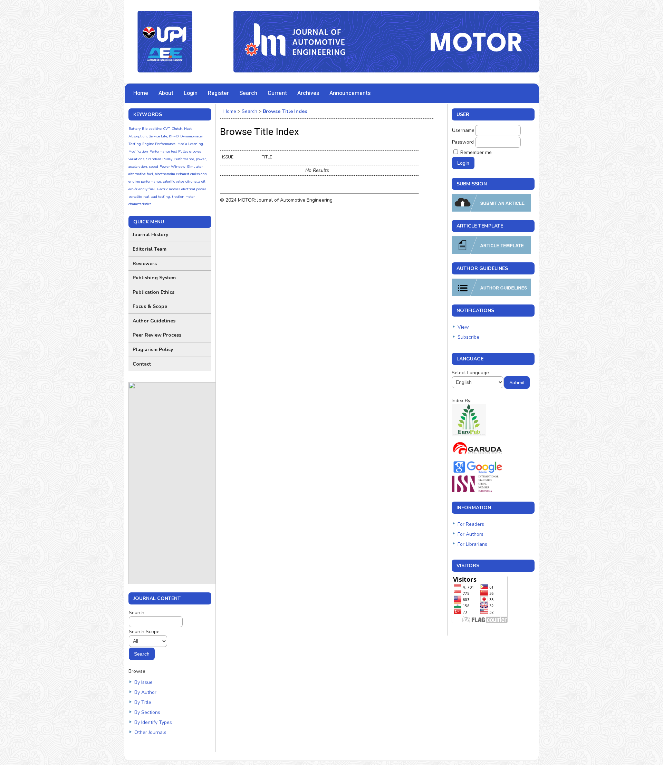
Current (277, 93)
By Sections (147, 712)
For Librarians (472, 544)
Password (463, 142)
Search (248, 93)
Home (140, 93)
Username (463, 130)
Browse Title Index (285, 111)
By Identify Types (153, 722)
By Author (145, 692)
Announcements (350, 93)
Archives (308, 93)
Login (191, 93)
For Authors (470, 534)
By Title (142, 702)
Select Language (470, 372)
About (165, 93)
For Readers (471, 524)
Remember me (476, 152)
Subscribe (468, 337)
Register (218, 93)
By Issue (143, 682)
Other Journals (150, 732)
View (463, 327)
